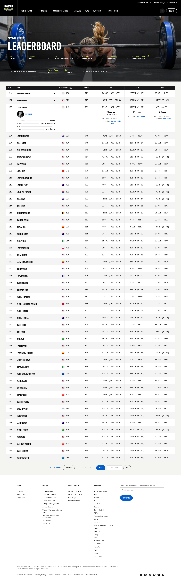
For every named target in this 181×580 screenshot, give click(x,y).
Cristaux (97, 531)
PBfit (96, 513)
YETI (95, 501)
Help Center (46, 520)
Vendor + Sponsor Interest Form (52, 511)
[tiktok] (163, 575)
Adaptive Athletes (48, 491)
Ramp (96, 535)
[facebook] (141, 575)
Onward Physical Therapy (103, 525)
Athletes (77, 11)
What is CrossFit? (74, 491)
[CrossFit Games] (8, 8)
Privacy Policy (40, 575)
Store (113, 11)
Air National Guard (100, 491)
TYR (95, 550)
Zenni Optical (99, 510)
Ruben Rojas (98, 556)
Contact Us (46, 523)
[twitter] (145, 575)
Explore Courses (74, 501)
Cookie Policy (54, 575)
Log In (171, 11)
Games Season (26, 11)
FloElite (96, 553)
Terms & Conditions (24, 575)
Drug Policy (21, 494)
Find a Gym (72, 497)
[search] (162, 10)
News (87, 11)
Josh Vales (166, 119)
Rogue (96, 494)
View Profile (28, 114)
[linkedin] (158, 575)
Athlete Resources (49, 494)
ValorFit (97, 547)
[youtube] (154, 575)
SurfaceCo (98, 522)
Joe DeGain (141, 116)
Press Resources (48, 501)
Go (127, 468)
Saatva (96, 507)
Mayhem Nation (100, 541)
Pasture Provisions (101, 516)
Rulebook (20, 491)
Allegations (21, 497)
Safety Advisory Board (50, 504)
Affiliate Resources (49, 497)
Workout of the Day (75, 494)
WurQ (96, 538)
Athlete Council (47, 507)
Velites (96, 497)
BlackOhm (98, 544)
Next (100, 468)
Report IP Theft (92, 575)
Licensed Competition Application (50, 516)
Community (43, 11)
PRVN (96, 528)
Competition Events (60, 11)
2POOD (97, 504)
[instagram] (150, 575)
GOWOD (97, 519)
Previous (69, 468)
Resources (97, 11)
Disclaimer (67, 575)
